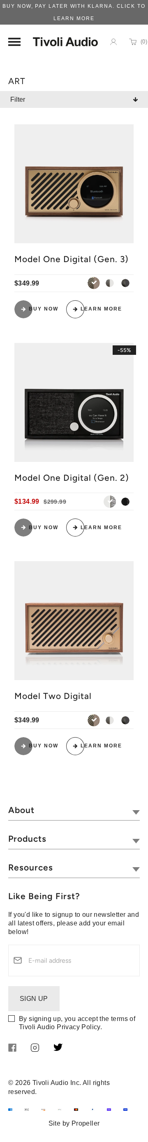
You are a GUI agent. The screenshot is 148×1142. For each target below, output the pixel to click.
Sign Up (34, 998)
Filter (17, 99)
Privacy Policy (78, 1026)
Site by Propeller (74, 1123)
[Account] (113, 42)
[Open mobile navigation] (14, 42)
